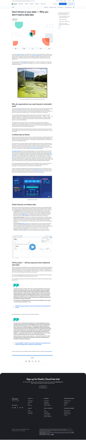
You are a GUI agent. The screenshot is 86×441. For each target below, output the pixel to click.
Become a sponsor (67, 413)
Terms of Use (18, 429)
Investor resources (67, 400)
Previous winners (67, 410)
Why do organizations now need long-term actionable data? (64, 17)
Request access (47, 403)
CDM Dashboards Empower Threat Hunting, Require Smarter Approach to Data (33, 306)
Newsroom (30, 405)
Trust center (46, 412)
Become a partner (47, 405)
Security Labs (60, 7)
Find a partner (46, 400)
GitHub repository (25, 214)
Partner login (46, 402)
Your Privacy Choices (49, 434)
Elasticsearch (59, 381)
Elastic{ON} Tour (67, 412)
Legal (45, 410)
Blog (13, 7)
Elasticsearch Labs (52, 7)
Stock (65, 405)
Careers (29, 410)
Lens (22, 230)
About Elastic (30, 400)
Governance (66, 402)
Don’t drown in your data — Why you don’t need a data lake (64, 14)
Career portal (30, 412)
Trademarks (13, 429)
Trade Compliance (47, 415)
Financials (66, 403)
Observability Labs (68, 7)
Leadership (30, 402)
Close (59, 27)
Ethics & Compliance (47, 416)
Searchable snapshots (16, 151)
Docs (45, 3)
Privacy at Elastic (47, 413)
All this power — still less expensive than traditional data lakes (64, 24)
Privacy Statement (23, 429)
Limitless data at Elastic (62, 19)
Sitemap (28, 429)
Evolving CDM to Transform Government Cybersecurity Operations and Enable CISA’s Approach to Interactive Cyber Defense (32, 343)
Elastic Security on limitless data (64, 21)
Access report (32, 0)
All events (66, 415)
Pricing (42, 3)
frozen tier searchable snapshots (36, 148)
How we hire (30, 413)
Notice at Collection (42, 434)
